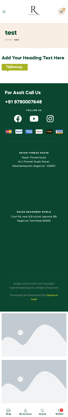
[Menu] (6, 11)
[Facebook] (17, 118)
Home (8, 40)
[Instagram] (50, 118)
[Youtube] (33, 118)
